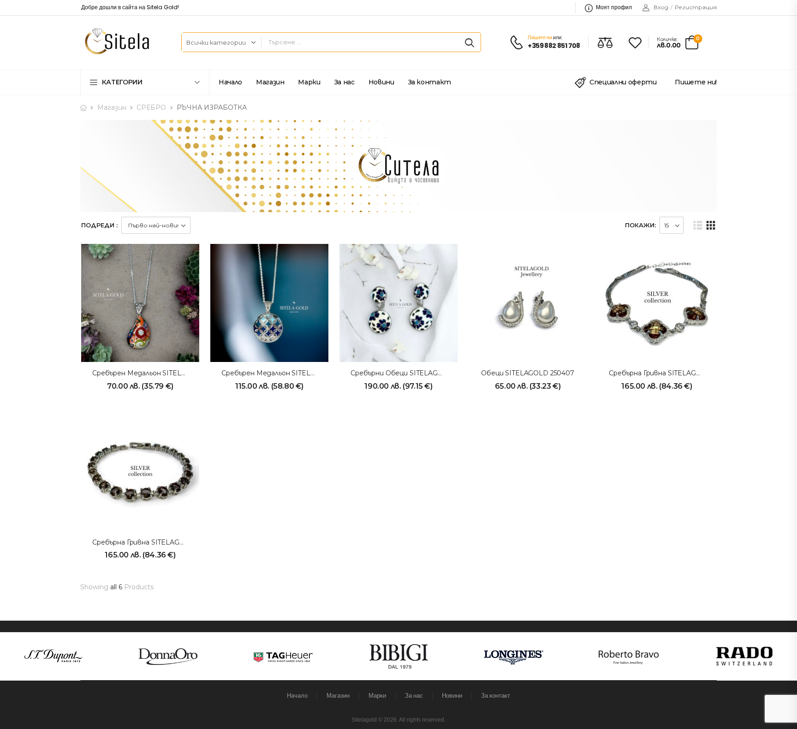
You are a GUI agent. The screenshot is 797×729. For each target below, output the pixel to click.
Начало (230, 82)
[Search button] (469, 42)
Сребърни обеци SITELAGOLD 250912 (413, 373)
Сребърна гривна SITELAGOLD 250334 (672, 373)
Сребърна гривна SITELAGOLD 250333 (155, 542)
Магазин (270, 82)
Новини (381, 82)
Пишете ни (540, 37)
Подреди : (99, 225)
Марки (309, 82)
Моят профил (614, 7)
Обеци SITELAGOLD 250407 (527, 373)
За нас (344, 82)
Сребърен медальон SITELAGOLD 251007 (290, 373)
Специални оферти (622, 82)
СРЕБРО (151, 107)
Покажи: (640, 225)
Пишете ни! (696, 82)
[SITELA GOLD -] (115, 42)
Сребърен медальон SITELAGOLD (149, 373)
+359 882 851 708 (554, 46)
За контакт (430, 82)
